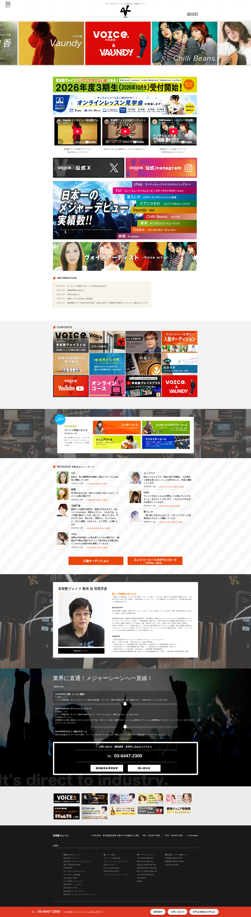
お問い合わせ (177, 912)
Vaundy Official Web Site (146, 865)
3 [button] (113, 69)
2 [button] (110, 69)
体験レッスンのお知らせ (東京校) (80, 299)
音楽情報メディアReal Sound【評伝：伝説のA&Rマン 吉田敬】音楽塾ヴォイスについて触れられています (107, 303)
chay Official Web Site (145, 875)
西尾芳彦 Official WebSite (174, 861)
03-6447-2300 (128, 755)
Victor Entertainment (111, 868)
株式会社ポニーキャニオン (73, 891)
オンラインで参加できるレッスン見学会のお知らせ (86, 286)
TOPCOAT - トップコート (73, 884)
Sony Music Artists (70, 878)
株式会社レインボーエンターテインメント (79, 894)
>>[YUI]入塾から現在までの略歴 (96, 483)
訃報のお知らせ (73, 294)
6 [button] (125, 69)
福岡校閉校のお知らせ (75, 290)
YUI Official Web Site (145, 858)
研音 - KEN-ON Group (71, 865)
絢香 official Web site (145, 861)
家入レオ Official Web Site (147, 871)
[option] (58, 43)
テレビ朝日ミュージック (72, 881)
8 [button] (133, 69)
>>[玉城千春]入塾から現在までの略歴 (98, 528)
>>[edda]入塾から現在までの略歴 (169, 506)
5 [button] (121, 69)
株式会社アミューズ (71, 858)
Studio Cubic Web (171, 865)
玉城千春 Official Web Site (147, 868)
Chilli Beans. (141, 878)
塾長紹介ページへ (81, 651)
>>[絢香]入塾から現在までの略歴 (96, 500)
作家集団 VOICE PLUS (173, 858)
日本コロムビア (109, 865)
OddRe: (140, 881)
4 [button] (117, 69)
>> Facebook (192, 835)
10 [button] (141, 69)
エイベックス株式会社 (112, 858)
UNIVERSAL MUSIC (111, 871)
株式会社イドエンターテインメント (77, 861)
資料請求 (157, 912)
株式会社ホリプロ (70, 888)
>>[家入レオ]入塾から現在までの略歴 (170, 522)
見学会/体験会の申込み (204, 912)
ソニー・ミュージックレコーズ (115, 861)
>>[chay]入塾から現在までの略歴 (96, 547)
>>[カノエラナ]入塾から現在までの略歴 (171, 486)
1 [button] (106, 69)
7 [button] (129, 69)
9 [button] (137, 69)
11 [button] (145, 69)
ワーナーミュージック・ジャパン (116, 875)
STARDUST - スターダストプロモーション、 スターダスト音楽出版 (75, 871)
